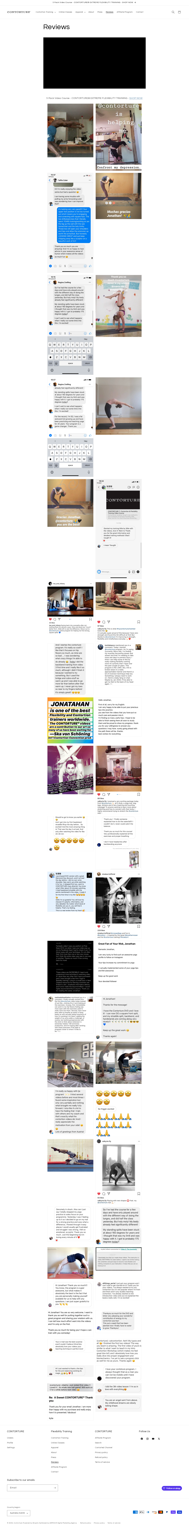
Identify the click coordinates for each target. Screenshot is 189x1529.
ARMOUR (53, 1523)
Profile (10, 1443)
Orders (10, 1438)
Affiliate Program (59, 1467)
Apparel (54, 1447)
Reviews (55, 1462)
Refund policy (101, 1457)
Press (53, 1457)
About (54, 1452)
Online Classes (57, 1443)
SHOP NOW (135, 98)
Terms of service (102, 1462)
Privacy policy (101, 1452)
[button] (45, 12)
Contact (54, 1472)
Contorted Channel (103, 1447)
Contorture (18, 1523)
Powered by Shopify (31, 1523)
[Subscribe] (55, 1488)
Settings (11, 1447)
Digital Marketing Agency (67, 1523)
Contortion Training (60, 1438)
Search (98, 1443)
